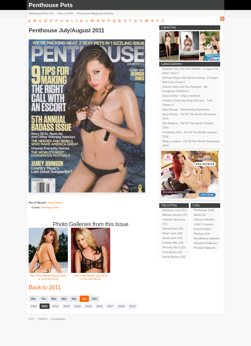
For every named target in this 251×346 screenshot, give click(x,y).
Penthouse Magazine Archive (95, 13)
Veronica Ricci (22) (174, 247)
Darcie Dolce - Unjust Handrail (181, 95)
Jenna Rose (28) (172, 228)
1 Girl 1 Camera (204, 224)
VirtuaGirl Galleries (205, 243)
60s (33, 298)
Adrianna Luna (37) (174, 210)
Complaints (58, 319)
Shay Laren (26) (172, 233)
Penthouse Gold (204, 210)
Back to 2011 (45, 287)
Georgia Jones (50, 207)
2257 (31, 319)
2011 (45, 306)
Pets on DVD (65, 13)
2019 (132, 306)
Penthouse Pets (51, 5)
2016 (99, 306)
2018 (121, 306)
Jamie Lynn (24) (172, 237)
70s (43, 298)
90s (64, 298)
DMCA (43, 319)
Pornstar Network (204, 247)
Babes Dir (200, 214)
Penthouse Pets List (41, 13)
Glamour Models (204, 219)
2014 (77, 306)
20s (94, 298)
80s (53, 298)
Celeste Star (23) (173, 242)
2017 (110, 306)
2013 (66, 306)
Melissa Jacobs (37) (174, 214)
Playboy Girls (202, 233)
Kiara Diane (55, 202)
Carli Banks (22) (172, 252)
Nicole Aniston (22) (174, 256)
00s (74, 298)
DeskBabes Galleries (207, 238)
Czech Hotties (202, 228)
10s (84, 298)
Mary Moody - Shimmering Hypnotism (185, 109)
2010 (34, 306)
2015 (88, 306)
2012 (55, 306)
